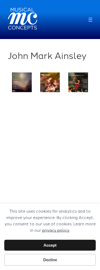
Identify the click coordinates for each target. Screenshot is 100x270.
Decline (50, 260)
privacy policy (55, 230)
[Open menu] (90, 19)
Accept (50, 245)
